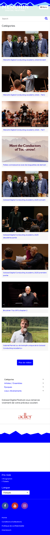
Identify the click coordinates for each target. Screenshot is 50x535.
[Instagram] (24, 505)
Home (4, 517)
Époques (8, 387)
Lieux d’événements (13, 391)
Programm (7, 478)
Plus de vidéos (25, 362)
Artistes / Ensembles (13, 383)
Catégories (9, 379)
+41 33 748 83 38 (17, 466)
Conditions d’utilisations (12, 521)
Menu (44, 7)
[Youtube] (15, 505)
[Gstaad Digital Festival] (15, 8)
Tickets (6, 481)
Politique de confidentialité (13, 526)
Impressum (6, 530)
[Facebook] (5, 505)
